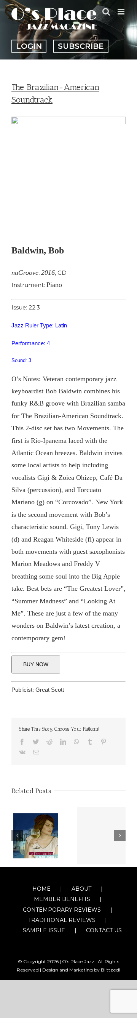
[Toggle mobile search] (106, 12)
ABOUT (81, 888)
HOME (41, 888)
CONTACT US (104, 930)
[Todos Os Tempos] (101, 835)
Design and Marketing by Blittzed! (81, 970)
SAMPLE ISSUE (44, 930)
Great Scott (49, 689)
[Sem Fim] (35, 835)
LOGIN (29, 46)
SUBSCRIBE (81, 46)
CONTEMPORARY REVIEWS (62, 909)
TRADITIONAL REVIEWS (62, 920)
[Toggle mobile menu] (122, 12)
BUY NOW (35, 664)
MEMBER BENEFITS (62, 899)
